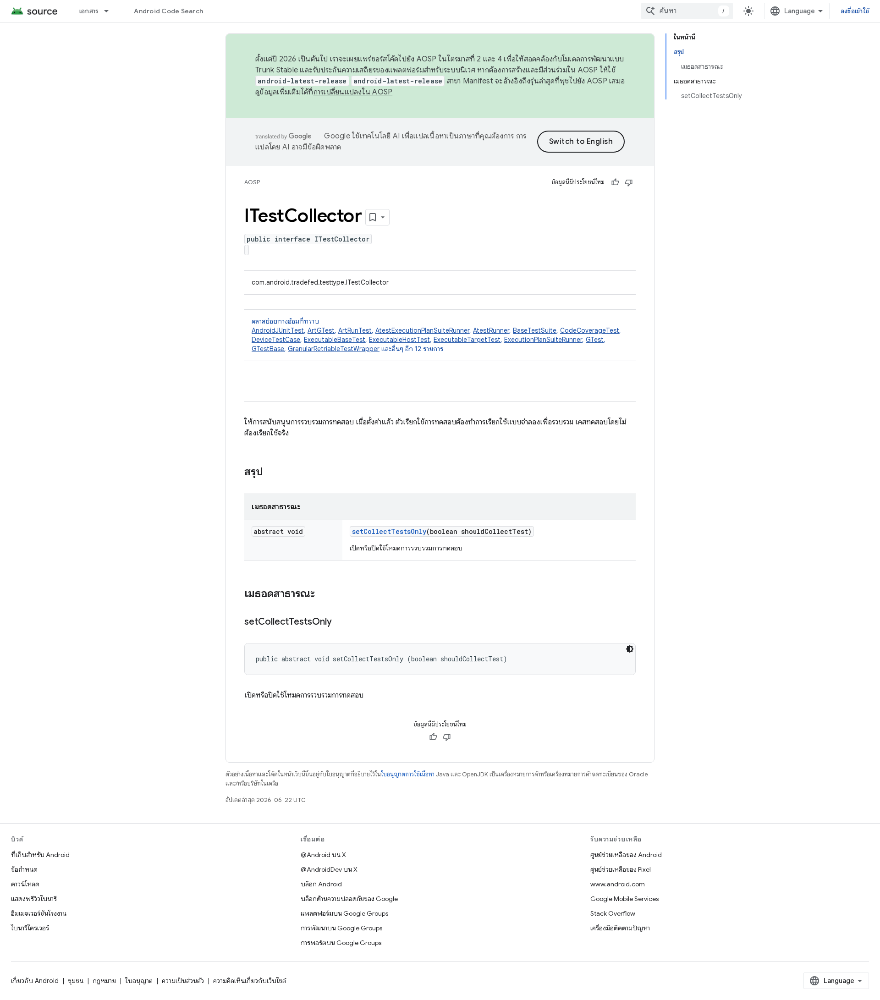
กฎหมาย (104, 980)
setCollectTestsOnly (389, 531)
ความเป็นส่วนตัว (183, 980)
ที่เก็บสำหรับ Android (40, 855)
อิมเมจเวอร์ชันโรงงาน (38, 913)
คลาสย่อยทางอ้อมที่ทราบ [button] (436, 335)
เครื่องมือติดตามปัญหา (620, 928)
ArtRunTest (355, 330)
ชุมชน (75, 980)
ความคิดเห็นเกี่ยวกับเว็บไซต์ (249, 980)
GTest (595, 339)
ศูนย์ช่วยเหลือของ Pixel (620, 869)
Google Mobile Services (624, 899)
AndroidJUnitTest (278, 330)
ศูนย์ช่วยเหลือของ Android (626, 855)
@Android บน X (323, 855)
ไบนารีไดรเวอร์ (30, 928)
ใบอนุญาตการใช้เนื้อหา (407, 774)
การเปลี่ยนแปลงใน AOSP (353, 92)
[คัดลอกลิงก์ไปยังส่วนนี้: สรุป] (272, 472)
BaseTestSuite (534, 330)
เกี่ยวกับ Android (35, 980)
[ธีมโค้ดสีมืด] (629, 648)
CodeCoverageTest (589, 330)
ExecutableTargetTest (467, 339)
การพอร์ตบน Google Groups (341, 943)
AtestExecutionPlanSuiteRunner (422, 330)
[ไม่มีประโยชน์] (629, 182)
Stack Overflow (612, 913)
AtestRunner (491, 330)
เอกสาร (89, 11)
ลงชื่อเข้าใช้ (855, 11)
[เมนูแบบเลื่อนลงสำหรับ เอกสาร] (110, 11)
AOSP (252, 182)
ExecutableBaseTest (334, 339)
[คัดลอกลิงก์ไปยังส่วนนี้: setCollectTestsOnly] (341, 622)
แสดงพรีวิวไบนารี (34, 899)
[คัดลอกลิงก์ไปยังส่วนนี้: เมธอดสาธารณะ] (324, 594)
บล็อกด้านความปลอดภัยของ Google (349, 899)
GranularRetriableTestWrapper (334, 349)
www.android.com (617, 884)
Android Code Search (168, 11)
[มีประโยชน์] (615, 182)
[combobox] (687, 11)
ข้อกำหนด (24, 869)
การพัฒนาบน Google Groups (341, 928)
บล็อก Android (321, 884)
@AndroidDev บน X (329, 869)
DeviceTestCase (276, 339)
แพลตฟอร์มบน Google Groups (344, 913)
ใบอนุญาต (139, 980)
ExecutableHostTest (399, 339)
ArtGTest (321, 330)
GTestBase (268, 349)
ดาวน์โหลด (25, 884)
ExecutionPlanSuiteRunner (543, 339)
